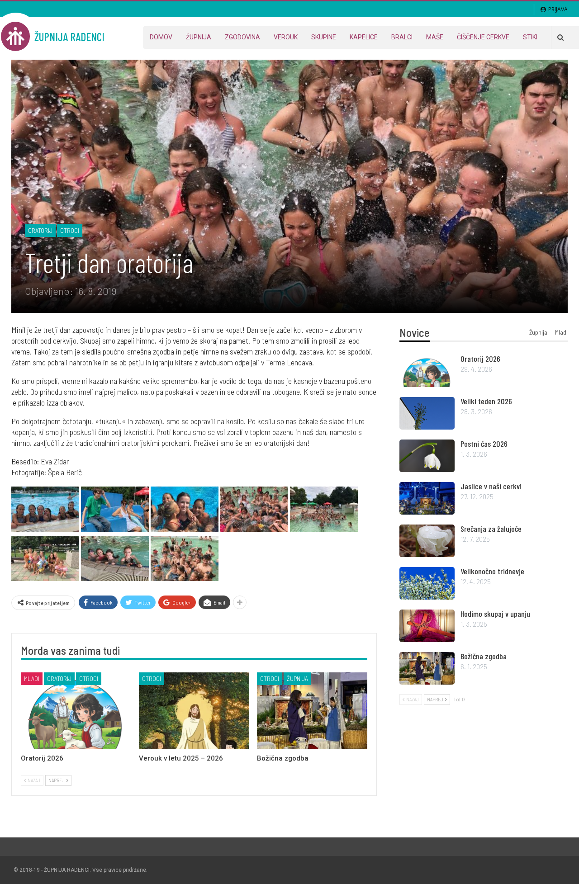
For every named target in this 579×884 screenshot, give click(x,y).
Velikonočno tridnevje (492, 571)
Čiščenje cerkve (483, 37)
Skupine (323, 37)
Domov (161, 37)
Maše (434, 37)
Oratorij (40, 230)
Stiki (530, 37)
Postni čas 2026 (484, 444)
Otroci (69, 230)
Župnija (198, 37)
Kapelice (364, 37)
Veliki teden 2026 (486, 401)
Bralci (402, 37)
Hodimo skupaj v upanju (495, 614)
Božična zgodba (483, 656)
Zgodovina (242, 37)
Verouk (286, 37)
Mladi (31, 678)
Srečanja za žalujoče (491, 529)
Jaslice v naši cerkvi (491, 486)
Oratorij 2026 (480, 359)
